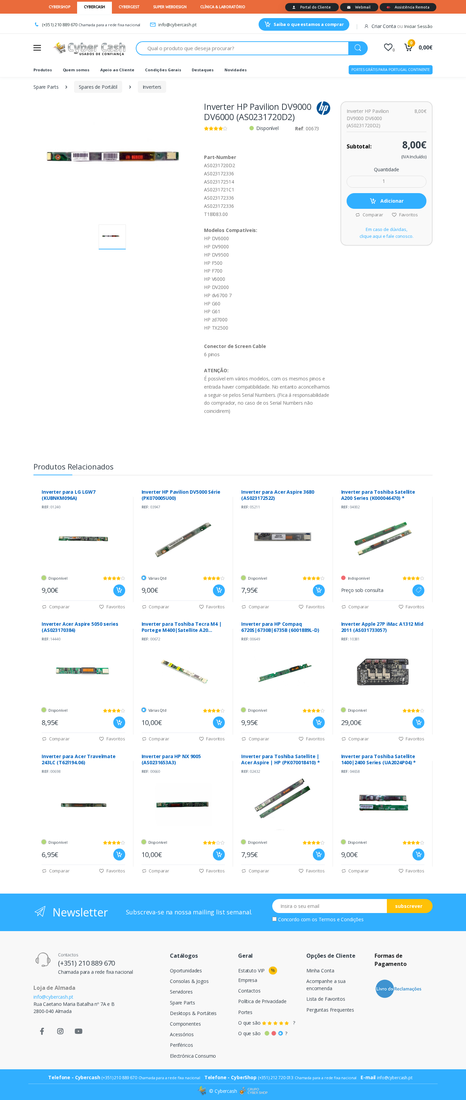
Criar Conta (383, 26)
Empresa (247, 980)
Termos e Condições (341, 919)
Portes (245, 1012)
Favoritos (408, 215)
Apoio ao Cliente (117, 69)
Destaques (203, 69)
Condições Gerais (163, 69)
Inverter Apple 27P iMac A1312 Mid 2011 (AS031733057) (382, 627)
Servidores (181, 991)
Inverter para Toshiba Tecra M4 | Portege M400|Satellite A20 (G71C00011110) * (182, 627)
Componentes (185, 1024)
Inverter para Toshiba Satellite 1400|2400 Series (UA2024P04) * (378, 759)
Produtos (42, 69)
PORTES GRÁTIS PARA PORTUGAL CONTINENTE (390, 69)
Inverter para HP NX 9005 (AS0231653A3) (171, 759)
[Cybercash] (203, 1091)
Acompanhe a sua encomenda (326, 985)
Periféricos (181, 1045)
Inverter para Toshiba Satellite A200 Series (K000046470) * (378, 495)
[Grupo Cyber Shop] (253, 1091)
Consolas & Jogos (189, 981)
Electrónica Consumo (193, 1056)
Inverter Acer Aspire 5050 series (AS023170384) (80, 627)
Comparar (372, 215)
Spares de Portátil (98, 87)
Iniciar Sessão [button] (418, 26)
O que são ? (266, 1022)
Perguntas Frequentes (330, 1010)
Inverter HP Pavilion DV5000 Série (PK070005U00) (181, 495)
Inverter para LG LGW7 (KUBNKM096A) (69, 495)
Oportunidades (186, 970)
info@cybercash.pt (177, 24)
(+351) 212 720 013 (275, 1078)
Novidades (235, 69)
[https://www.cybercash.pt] (89, 48)
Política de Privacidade (262, 1001)
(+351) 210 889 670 (59, 24)
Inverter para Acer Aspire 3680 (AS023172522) (277, 495)
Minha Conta (320, 970)
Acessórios (182, 1034)
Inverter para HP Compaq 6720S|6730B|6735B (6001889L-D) (280, 627)
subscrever (408, 906)
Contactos (249, 990)
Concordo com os (321, 919)
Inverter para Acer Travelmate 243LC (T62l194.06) (79, 759)
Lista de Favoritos (325, 999)
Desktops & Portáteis (193, 1013)
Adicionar (391, 201)
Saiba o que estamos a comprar (309, 24)
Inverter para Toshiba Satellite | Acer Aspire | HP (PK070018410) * (280, 759)
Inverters (152, 87)
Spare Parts (45, 87)
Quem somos (76, 69)
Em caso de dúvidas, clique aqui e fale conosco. (386, 232)
